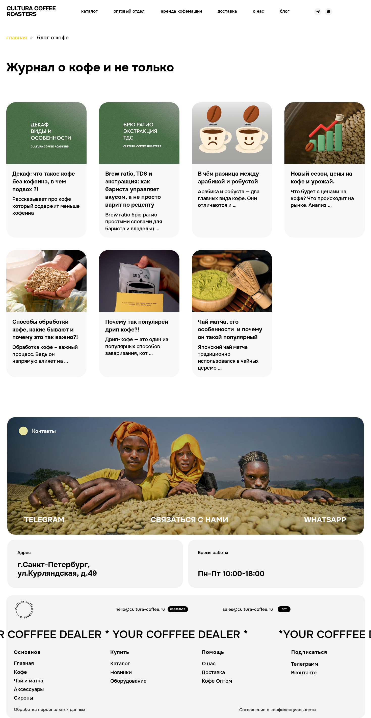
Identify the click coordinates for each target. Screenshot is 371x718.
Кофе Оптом (217, 681)
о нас (258, 11)
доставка (227, 11)
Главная (24, 663)
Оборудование (128, 681)
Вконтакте (304, 673)
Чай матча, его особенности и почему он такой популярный (230, 329)
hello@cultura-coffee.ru (140, 609)
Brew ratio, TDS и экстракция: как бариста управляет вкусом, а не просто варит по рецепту (133, 189)
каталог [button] (89, 11)
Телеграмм (304, 664)
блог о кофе (53, 38)
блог (284, 11)
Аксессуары (29, 689)
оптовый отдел (129, 11)
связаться (177, 609)
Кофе (20, 672)
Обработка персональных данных (49, 709)
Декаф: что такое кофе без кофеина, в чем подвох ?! (43, 181)
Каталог (120, 663)
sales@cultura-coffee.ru (248, 609)
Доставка (213, 672)
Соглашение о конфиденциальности (277, 709)
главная (16, 38)
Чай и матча (28, 681)
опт (284, 609)
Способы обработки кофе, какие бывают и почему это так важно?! (45, 329)
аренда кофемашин (181, 11)
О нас (209, 663)
